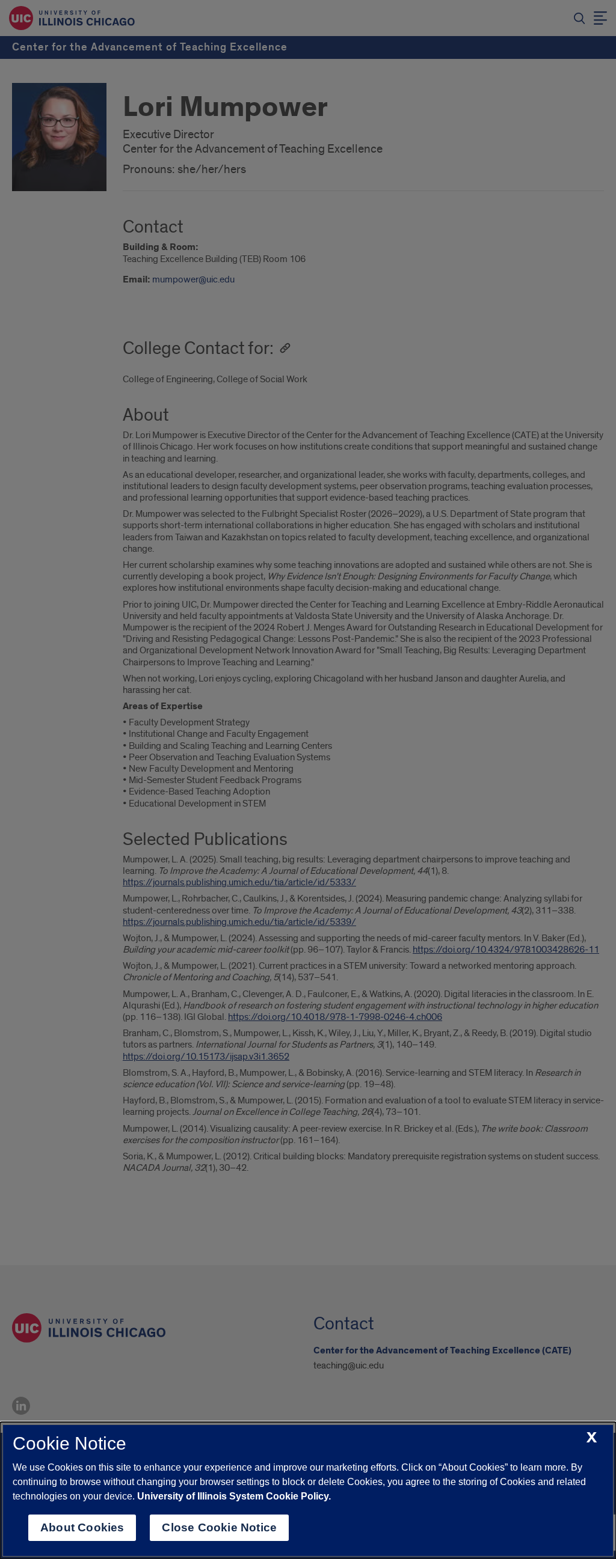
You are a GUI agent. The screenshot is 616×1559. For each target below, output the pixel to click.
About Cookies (82, 1527)
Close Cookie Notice (219, 1527)
